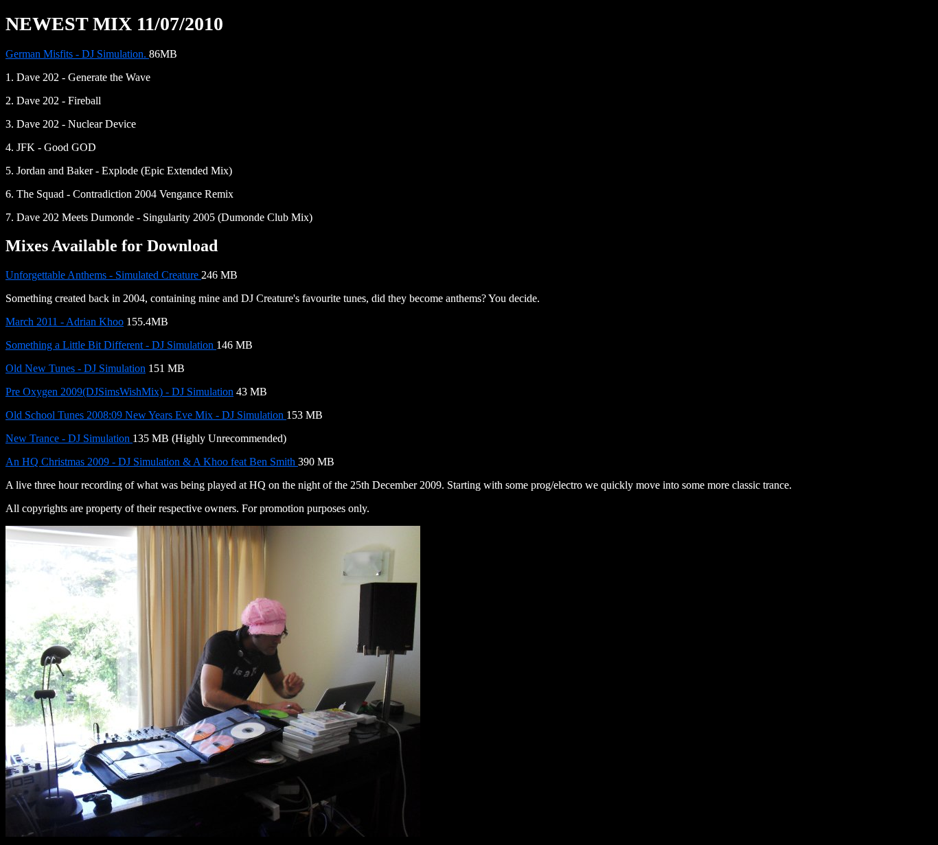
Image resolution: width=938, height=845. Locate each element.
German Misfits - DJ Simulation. (77, 54)
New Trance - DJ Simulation (69, 438)
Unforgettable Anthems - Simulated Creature (103, 275)
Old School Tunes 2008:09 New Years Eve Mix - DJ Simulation (145, 415)
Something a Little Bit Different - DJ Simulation (110, 345)
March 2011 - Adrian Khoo (64, 321)
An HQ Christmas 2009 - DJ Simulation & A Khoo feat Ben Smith (151, 461)
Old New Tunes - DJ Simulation (75, 368)
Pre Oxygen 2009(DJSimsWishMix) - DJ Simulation (119, 391)
